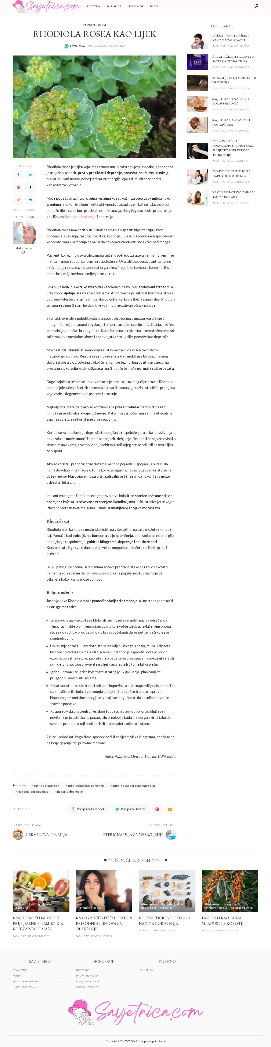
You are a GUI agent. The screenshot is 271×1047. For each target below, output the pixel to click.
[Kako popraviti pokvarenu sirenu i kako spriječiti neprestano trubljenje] (197, 151)
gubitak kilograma (46, 785)
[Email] (170, 809)
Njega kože (232, 904)
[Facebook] (18, 175)
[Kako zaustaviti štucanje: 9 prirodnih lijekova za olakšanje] (104, 891)
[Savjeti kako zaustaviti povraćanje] (197, 125)
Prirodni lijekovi (94, 24)
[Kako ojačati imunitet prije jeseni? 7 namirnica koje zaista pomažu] (41, 891)
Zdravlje (21, 907)
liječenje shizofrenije (80, 216)
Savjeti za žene (242, 907)
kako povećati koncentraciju (134, 785)
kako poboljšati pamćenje (86, 785)
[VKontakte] (30, 199)
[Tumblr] (30, 187)
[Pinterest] (18, 187)
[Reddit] (18, 199)
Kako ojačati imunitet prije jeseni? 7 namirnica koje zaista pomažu (38, 923)
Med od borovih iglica (24, 250)
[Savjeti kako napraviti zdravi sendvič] (197, 104)
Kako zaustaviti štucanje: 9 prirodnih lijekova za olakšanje (104, 923)
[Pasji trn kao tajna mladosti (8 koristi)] (230, 891)
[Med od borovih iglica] (24, 233)
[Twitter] (30, 175)
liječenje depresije (70, 791)
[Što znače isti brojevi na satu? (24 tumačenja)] (197, 62)
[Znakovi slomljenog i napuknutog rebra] (197, 176)
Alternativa (149, 904)
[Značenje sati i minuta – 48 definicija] (197, 83)
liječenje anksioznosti (33, 791)
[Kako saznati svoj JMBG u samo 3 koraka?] (197, 198)
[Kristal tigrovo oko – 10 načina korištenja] (167, 891)
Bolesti (20, 904)
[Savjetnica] (46, 6)
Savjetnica (77, 46)
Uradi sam (148, 907)
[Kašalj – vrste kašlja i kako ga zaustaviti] (197, 41)
